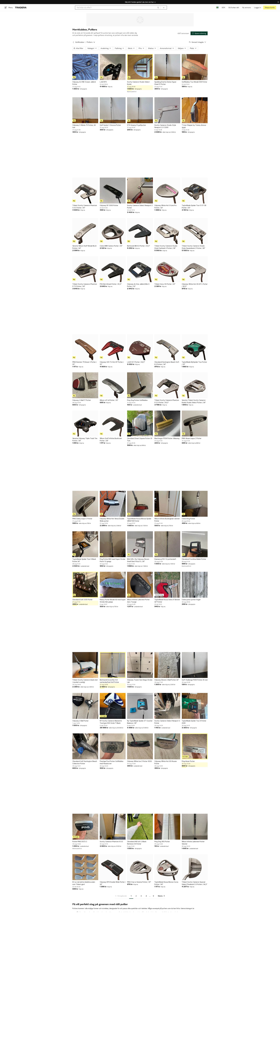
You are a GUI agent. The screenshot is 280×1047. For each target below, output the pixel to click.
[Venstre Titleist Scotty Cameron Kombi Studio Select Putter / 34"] (195, 385)
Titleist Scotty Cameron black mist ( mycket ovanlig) (85, 681)
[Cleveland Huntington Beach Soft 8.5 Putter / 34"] (167, 347)
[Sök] (158, 7)
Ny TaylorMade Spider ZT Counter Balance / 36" (139, 722)
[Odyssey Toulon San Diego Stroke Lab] (140, 665)
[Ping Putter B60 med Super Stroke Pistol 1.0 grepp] (113, 544)
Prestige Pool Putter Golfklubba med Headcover (111, 762)
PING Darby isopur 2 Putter (82, 519)
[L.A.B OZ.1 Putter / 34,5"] (140, 347)
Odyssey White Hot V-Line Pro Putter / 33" (165, 206)
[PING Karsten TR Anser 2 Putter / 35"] (85, 347)
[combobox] (118, 7)
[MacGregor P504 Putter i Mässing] (167, 423)
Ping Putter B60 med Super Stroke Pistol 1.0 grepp (112, 560)
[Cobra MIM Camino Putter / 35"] (113, 231)
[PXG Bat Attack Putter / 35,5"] (113, 269)
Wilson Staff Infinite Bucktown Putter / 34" (111, 439)
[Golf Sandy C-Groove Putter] (113, 110)
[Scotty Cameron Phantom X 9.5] (113, 827)
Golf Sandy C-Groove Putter (110, 125)
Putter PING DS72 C (79, 841)
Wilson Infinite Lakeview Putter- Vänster (193, 843)
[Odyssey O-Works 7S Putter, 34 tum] (85, 110)
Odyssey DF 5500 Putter (109, 205)
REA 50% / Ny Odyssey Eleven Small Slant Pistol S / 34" (138, 560)
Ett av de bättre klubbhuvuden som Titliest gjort (83, 883)
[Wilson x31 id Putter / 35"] (113, 385)
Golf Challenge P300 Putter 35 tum (195, 680)
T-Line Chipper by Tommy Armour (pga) (194, 126)
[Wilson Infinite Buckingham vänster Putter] (167, 504)
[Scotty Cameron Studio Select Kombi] (140, 67)
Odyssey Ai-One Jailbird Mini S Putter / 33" (138, 285)
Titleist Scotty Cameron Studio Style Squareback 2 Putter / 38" (193, 247)
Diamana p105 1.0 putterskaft (165, 559)
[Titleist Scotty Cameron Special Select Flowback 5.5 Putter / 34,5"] (195, 867)
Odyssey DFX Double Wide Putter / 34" (113, 883)
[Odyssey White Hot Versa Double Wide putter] (113, 504)
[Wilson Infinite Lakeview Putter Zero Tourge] (140, 585)
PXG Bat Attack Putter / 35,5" (111, 284)
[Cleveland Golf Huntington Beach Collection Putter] (85, 746)
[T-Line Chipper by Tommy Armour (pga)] (195, 110)
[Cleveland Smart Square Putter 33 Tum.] (140, 423)
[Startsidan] (20, 7)
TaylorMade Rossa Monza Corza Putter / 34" (166, 883)
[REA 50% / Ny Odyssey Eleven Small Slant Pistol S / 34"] (140, 544)
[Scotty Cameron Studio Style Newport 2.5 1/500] (167, 110)
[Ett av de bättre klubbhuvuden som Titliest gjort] (85, 867)
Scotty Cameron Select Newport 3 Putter (167, 722)
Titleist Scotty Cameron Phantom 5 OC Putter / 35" (84, 206)
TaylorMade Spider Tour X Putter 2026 (194, 722)
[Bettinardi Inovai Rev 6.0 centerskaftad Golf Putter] (112, 665)
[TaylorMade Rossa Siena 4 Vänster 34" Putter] (167, 585)
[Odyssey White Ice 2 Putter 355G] (140, 746)
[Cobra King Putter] (195, 504)
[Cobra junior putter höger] (195, 585)
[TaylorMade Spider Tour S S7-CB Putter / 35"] (195, 190)
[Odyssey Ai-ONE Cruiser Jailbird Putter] (85, 67)
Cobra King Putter (188, 519)
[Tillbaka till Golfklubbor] (73, 42)
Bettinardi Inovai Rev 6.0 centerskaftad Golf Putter (109, 681)
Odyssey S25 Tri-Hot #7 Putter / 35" (112, 363)
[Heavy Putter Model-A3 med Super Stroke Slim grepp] (113, 585)
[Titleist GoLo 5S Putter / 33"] (167, 269)
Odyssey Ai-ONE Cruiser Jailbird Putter (84, 83)
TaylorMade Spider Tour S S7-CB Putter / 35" (194, 206)
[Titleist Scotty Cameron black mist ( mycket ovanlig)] (85, 665)
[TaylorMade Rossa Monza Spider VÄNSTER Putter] (140, 504)
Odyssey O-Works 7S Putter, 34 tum (84, 126)
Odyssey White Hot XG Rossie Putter (165, 762)
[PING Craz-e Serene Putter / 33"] (140, 867)
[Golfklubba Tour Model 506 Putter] (195, 67)
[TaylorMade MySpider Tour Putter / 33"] (195, 347)
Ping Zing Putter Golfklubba (137, 400)
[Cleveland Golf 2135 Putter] (85, 584)
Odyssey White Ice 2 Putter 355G (139, 761)
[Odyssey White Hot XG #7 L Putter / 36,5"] (195, 269)
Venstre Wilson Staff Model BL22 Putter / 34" (84, 247)
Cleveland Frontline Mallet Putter (194, 559)
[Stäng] (278, 2)
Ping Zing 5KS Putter (162, 841)
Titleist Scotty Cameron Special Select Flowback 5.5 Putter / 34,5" (194, 883)
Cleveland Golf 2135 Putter (82, 599)
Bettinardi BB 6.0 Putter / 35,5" (138, 246)
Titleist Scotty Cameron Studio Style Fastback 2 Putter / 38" (165, 247)
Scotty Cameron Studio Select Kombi (138, 83)
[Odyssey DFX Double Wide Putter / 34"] (113, 867)
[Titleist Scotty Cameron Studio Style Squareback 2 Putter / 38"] (195, 231)
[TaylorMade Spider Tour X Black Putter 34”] (85, 544)
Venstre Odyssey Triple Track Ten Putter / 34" (84, 439)
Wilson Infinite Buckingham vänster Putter (167, 520)
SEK (223, 7)
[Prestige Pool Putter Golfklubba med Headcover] (113, 746)
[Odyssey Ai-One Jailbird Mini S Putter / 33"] (140, 269)
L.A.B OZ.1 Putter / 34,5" (136, 362)
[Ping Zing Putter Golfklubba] (140, 385)
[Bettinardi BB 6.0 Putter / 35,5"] (140, 231)
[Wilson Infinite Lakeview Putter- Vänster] (195, 827)
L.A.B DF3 (103, 82)
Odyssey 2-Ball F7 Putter (81, 400)
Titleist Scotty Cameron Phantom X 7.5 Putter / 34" (84, 285)
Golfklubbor (79, 42)
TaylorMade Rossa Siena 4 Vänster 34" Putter (167, 601)
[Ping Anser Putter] (194, 746)
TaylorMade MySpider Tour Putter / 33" (194, 363)
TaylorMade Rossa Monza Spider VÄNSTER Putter (139, 520)
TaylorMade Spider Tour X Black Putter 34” (84, 560)
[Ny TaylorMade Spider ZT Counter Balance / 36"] (140, 706)
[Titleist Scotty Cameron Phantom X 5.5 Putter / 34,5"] (167, 385)
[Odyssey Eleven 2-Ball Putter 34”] (167, 665)
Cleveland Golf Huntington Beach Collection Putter (84, 762)
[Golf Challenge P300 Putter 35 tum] (195, 665)
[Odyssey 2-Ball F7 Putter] (85, 385)
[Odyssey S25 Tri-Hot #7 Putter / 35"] (113, 347)
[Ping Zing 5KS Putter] (167, 827)
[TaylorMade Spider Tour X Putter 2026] (195, 706)
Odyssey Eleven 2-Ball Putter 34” (166, 680)
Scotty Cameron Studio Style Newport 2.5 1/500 (165, 126)
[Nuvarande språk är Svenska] (217, 7)
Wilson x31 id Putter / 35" (109, 400)
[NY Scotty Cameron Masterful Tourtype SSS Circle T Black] (113, 706)
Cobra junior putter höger (191, 599)
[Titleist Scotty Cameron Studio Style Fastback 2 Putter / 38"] (167, 231)
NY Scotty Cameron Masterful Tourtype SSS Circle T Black (111, 722)
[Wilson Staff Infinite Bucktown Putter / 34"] (113, 423)
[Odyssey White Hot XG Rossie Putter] (167, 746)
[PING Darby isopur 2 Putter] (85, 504)
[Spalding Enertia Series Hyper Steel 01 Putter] (167, 67)
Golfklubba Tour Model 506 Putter (194, 82)
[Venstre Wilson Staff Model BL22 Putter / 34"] (85, 231)
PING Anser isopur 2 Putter (191, 438)
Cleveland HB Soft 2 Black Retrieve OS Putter (136, 843)
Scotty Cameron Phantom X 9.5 (111, 841)
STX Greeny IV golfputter (136, 125)
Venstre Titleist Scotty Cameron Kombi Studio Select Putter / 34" (194, 401)
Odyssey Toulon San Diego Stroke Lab (139, 681)
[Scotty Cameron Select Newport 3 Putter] (167, 706)
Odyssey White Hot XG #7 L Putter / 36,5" (194, 285)
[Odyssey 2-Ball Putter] (85, 706)
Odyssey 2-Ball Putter (80, 721)
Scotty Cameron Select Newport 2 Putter (140, 206)
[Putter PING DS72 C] (85, 827)
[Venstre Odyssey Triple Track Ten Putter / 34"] (85, 423)
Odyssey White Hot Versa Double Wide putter (112, 520)
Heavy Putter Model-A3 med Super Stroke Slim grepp (113, 601)
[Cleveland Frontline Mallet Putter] (195, 544)
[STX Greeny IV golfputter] (140, 110)
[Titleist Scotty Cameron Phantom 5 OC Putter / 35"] (85, 190)
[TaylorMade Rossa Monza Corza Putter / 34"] (167, 867)
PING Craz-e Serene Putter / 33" (139, 882)
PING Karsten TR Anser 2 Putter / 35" (84, 363)
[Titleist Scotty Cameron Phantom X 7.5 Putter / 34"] (85, 269)
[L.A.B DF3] (113, 67)
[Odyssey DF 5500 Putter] (113, 190)
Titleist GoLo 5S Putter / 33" (164, 284)
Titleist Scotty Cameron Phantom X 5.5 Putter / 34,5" (166, 401)
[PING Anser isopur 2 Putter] (195, 423)
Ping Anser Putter (188, 761)
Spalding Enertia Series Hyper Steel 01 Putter (165, 83)
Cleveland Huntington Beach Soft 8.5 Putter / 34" (166, 363)
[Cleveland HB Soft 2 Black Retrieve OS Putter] (140, 827)
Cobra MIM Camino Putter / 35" (111, 246)
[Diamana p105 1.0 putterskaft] (167, 544)
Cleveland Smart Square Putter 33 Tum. (139, 439)
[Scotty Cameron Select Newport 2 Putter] (140, 190)
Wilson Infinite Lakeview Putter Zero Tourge (138, 601)
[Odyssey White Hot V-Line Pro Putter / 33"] (167, 190)
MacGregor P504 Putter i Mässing (166, 438)
